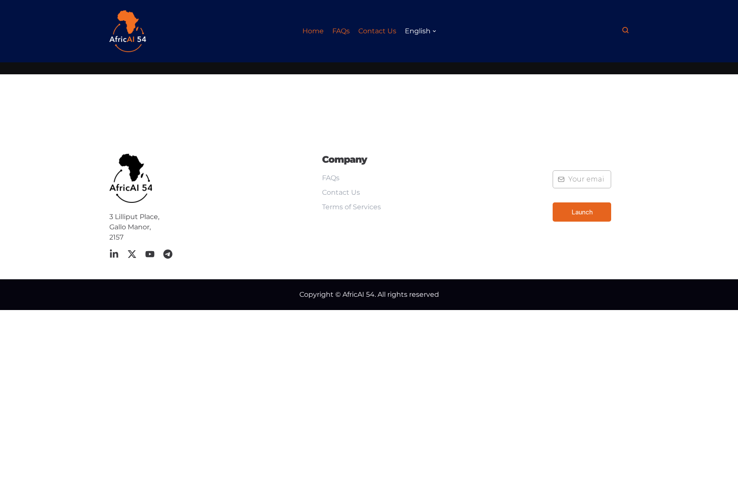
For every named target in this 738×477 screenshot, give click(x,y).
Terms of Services (351, 207)
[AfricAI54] (127, 31)
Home (313, 31)
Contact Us (377, 31)
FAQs (341, 31)
